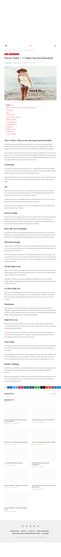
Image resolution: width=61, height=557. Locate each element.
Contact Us (31, 531)
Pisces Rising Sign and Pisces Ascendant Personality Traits (15, 420)
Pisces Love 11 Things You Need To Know (15, 442)
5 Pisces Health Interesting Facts (13, 463)
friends (33, 292)
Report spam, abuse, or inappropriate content (26, 533)
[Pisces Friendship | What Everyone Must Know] (16, 499)
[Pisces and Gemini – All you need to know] (16, 476)
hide (12, 105)
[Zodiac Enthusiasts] (30, 45)
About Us (23, 531)
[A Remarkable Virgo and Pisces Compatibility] (44, 454)
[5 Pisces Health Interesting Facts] (16, 454)
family (37, 292)
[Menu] (6, 45)
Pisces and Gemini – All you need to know (16, 485)
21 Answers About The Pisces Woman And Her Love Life (43, 486)
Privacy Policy (14, 531)
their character (29, 205)
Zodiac (9, 50)
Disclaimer (45, 533)
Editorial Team (9, 63)
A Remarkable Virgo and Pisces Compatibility (40, 463)
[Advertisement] (30, 21)
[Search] (55, 45)
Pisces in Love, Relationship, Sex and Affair (43, 442)
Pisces (14, 50)
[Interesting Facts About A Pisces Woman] (44, 411)
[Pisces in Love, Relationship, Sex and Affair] (44, 433)
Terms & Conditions (43, 531)
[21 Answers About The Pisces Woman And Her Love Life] (44, 476)
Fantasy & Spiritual (14, 54)
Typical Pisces (7, 332)
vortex (23, 149)
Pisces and (15, 217)
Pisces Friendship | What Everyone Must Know (15, 508)
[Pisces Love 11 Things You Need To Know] (16, 433)
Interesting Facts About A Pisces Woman (43, 420)
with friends (51, 359)
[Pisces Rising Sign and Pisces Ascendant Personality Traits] (16, 411)
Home (5, 50)
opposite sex (35, 272)
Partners (42, 279)
